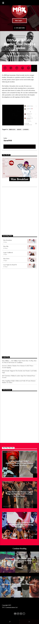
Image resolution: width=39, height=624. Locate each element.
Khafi (19, 129)
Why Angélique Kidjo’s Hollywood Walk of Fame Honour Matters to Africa (19, 381)
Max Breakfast (7, 240)
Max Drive (6, 258)
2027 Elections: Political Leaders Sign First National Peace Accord (18, 376)
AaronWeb (17, 56)
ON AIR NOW (20, 28)
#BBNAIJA (12, 129)
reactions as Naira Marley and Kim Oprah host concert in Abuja (20, 559)
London (25, 129)
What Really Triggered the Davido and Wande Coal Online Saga (19, 371)
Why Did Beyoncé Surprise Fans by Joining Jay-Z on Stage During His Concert (19, 524)
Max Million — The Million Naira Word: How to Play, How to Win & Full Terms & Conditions (19, 361)
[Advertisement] (19, 210)
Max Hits (5, 246)
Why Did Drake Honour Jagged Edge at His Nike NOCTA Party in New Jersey (20, 494)
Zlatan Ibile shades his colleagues (20, 584)
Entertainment (19, 37)
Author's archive (19, 146)
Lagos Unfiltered (8, 252)
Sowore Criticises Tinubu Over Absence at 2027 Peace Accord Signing (17, 366)
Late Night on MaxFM (10, 265)
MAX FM (5, 474)
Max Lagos (18, 20)
